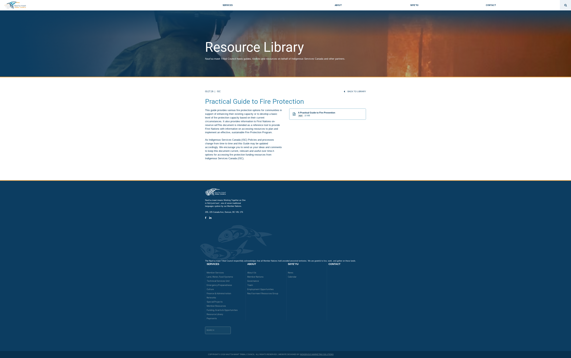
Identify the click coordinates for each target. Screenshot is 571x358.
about (338, 5)
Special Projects (215, 302)
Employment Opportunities (260, 289)
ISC (219, 91)
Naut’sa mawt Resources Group (262, 293)
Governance (253, 281)
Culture (210, 289)
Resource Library (215, 314)
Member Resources (216, 306)
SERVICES (213, 264)
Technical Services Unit (218, 281)
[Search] (233, 330)
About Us (251, 272)
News (290, 272)
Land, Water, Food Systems (220, 277)
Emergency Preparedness (219, 285)
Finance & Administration (219, 293)
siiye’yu (414, 5)
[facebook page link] (206, 217)
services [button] (228, 5)
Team (250, 285)
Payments (212, 318)
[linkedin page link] (210, 217)
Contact (334, 264)
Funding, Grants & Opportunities (222, 310)
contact (491, 5)
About (251, 264)
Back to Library (357, 91)
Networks (211, 297)
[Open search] (565, 5)
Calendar (292, 277)
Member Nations (255, 277)
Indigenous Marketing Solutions (317, 354)
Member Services (215, 272)
